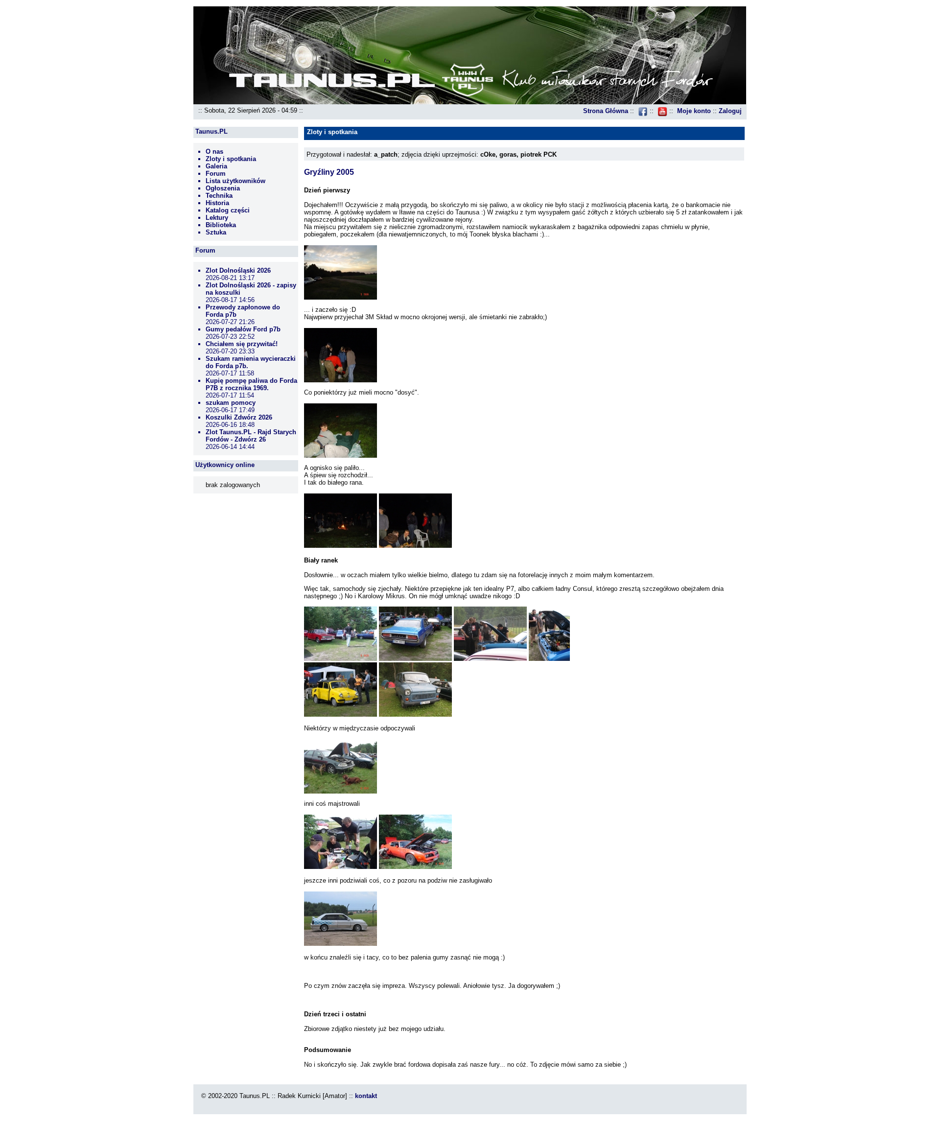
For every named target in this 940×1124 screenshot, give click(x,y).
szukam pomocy (231, 402)
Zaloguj (730, 111)
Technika (219, 195)
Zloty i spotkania (231, 159)
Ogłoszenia (223, 188)
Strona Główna (605, 111)
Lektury (217, 217)
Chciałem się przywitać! (242, 344)
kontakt (366, 1096)
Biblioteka (221, 225)
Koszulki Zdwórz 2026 (239, 417)
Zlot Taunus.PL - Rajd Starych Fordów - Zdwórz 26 (251, 435)
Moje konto (694, 111)
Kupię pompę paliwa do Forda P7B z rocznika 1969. (251, 384)
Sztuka (216, 232)
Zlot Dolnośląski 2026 (238, 270)
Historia (217, 203)
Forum (216, 173)
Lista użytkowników (235, 181)
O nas (214, 151)
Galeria (216, 166)
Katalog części (228, 210)
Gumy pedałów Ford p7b (243, 329)
